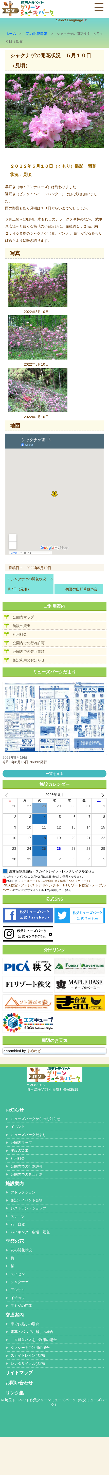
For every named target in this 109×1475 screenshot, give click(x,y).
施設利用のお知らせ (29, 660)
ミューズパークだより (28, 1135)
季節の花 (15, 1241)
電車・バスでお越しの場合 (32, 1332)
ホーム (11, 34)
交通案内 (15, 1314)
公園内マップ (23, 617)
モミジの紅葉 (21, 1306)
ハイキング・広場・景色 (30, 1232)
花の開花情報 (36, 34)
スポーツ (18, 1216)
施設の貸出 (21, 626)
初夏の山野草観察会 (81, 589)
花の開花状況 (21, 1250)
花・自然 (18, 1224)
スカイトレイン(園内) (28, 1355)
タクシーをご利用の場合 (30, 1348)
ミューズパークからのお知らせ (35, 1119)
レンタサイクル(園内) (28, 1363)
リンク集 (15, 1392)
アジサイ (18, 1290)
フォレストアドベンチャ (40, 885)
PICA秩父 (10, 885)
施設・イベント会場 (27, 1200)
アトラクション (23, 1192)
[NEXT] (101, 795)
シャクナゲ (19, 1282)
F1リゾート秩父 (76, 885)
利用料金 (20, 634)
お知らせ (15, 1109)
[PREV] (7, 795)
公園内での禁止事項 (29, 652)
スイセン (18, 1274)
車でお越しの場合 (25, 1324)
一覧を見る (54, 774)
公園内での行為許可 (29, 643)
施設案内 (15, 1183)
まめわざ (34, 1051)
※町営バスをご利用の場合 (34, 1340)
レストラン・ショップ (28, 1208)
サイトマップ (19, 1372)
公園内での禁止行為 (27, 1174)
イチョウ (18, 1298)
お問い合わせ (19, 1382)
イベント (18, 1127)
